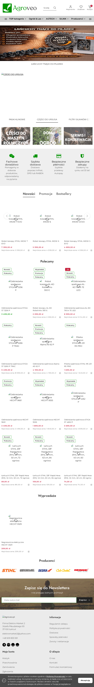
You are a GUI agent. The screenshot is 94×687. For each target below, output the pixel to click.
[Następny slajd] (87, 95)
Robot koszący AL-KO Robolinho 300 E (42, 309)
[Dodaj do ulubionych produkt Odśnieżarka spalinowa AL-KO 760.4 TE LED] (90, 270)
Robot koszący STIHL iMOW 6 (46, 241)
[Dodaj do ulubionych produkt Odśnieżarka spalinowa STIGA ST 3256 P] (27, 270)
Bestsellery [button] (63, 193)
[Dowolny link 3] (17, 644)
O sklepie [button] (54, 651)
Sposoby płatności (58, 637)
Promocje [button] (45, 193)
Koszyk (5, 658)
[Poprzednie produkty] (7, 216)
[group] (47, 43)
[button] (78, 19)
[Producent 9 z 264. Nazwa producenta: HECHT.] (81, 570)
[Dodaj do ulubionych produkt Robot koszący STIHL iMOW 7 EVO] (27, 203)
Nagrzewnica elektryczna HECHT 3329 (12, 543)
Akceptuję (85, 680)
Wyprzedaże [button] (47, 495)
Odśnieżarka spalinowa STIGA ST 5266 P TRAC (14, 365)
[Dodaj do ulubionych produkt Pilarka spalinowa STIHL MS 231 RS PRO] (90, 325)
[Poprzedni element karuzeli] (3, 570)
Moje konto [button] (8, 651)
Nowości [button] (29, 193)
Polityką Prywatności (55, 676)
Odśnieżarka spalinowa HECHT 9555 (46, 421)
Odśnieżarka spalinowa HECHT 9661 (15, 421)
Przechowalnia (9, 663)
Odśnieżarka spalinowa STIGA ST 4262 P (77, 421)
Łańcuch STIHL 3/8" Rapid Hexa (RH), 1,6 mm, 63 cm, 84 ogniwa (47, 476)
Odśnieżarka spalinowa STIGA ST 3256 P (14, 309)
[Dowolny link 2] (13, 644)
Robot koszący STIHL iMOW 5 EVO (77, 242)
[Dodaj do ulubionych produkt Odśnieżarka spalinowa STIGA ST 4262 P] (90, 381)
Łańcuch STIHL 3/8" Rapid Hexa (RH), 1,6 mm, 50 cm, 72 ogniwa (15, 476)
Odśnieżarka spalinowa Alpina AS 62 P (46, 365)
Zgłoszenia (7, 671)
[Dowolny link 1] (8, 644)
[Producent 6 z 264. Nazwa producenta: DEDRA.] (27, 570)
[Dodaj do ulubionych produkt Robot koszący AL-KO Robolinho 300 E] (58, 270)
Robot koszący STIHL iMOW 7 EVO (14, 242)
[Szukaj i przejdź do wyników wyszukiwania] (54, 8)
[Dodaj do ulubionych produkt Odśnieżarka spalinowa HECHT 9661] (27, 381)
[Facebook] (4, 644)
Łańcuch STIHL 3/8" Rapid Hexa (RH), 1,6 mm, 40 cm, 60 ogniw (78, 476)
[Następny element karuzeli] (91, 570)
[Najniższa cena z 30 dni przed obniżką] (28, 250)
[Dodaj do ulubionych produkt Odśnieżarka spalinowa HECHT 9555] (58, 381)
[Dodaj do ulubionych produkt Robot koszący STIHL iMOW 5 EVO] (90, 203)
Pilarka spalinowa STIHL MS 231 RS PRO (78, 365)
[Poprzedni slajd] (7, 95)
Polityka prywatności (59, 628)
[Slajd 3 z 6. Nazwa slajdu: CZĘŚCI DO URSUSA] (47, 95)
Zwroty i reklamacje (59, 641)
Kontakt (53, 663)
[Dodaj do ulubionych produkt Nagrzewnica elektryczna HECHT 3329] (27, 504)
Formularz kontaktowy (60, 667)
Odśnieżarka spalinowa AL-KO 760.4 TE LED (77, 309)
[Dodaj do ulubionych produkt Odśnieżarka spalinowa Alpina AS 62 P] (58, 325)
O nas (52, 658)
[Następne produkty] (87, 216)
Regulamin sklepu (58, 624)
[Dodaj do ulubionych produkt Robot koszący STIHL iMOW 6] (58, 203)
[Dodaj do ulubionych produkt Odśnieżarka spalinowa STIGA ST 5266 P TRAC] (27, 325)
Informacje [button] (55, 617)
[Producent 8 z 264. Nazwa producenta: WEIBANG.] (63, 570)
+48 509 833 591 (10, 638)
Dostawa (53, 633)
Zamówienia (8, 667)
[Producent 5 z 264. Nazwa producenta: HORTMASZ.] (9, 570)
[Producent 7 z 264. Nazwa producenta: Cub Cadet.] (45, 570)
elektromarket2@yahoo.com (16, 634)
